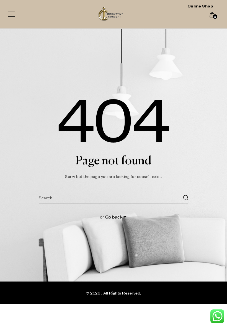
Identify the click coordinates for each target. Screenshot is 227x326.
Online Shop (200, 7)
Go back (114, 217)
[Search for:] (113, 197)
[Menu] (13, 14)
